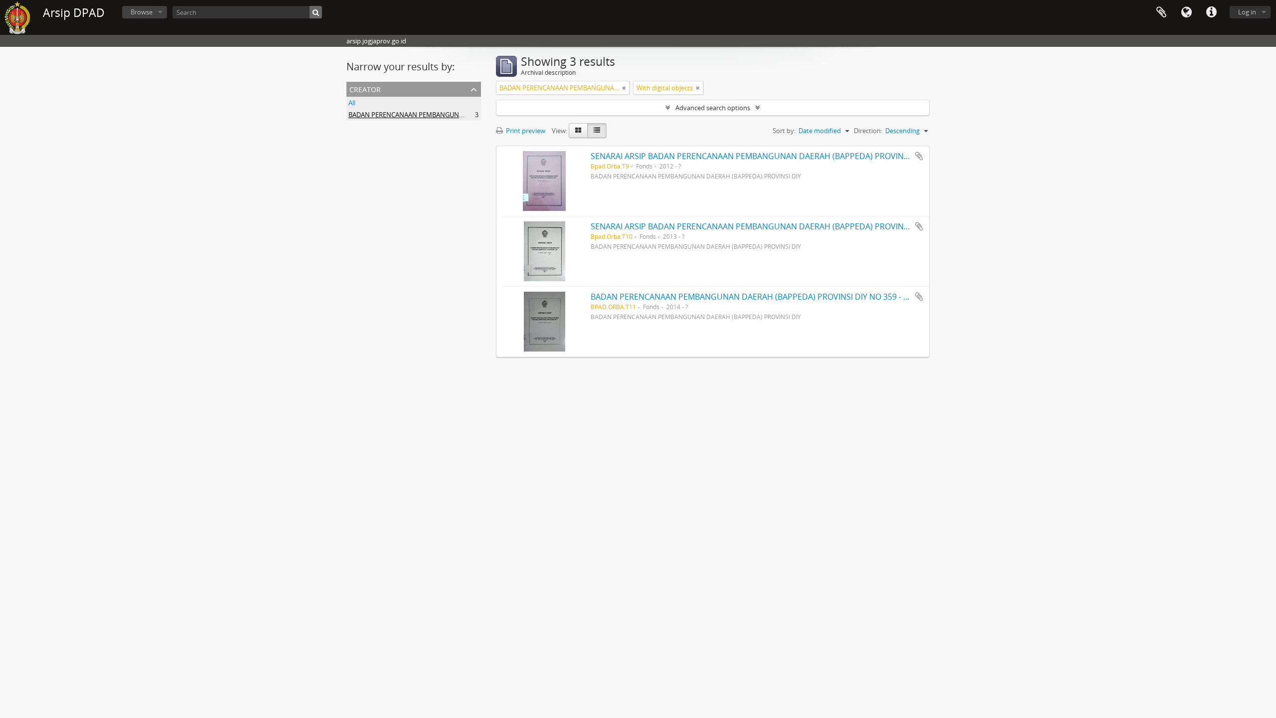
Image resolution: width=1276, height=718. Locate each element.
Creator (365, 88)
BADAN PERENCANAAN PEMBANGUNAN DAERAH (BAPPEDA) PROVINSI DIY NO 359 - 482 (754, 296)
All (351, 102)
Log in (1247, 11)
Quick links (1211, 12)
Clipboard (1161, 12)
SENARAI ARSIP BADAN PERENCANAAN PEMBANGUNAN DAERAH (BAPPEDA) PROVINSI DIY (758, 156)
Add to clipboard (919, 156)
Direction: (868, 130)
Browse (142, 11)
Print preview (524, 130)
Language (1186, 12)
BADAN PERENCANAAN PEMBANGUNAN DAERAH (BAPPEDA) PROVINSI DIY (459, 114)
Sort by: (784, 130)
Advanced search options (712, 107)
